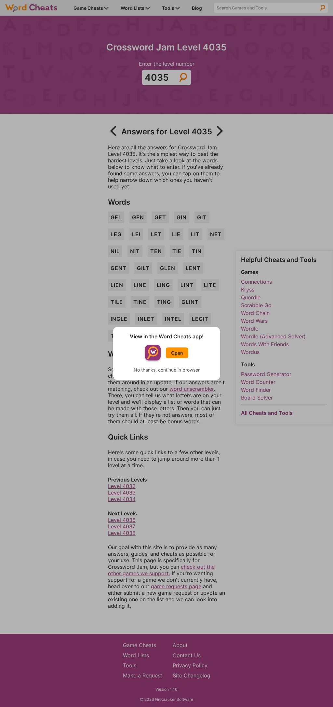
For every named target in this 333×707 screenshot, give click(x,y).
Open (177, 353)
